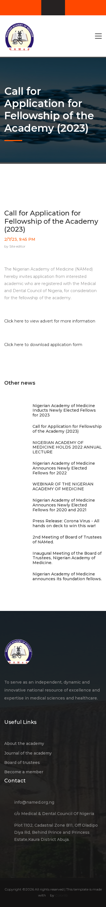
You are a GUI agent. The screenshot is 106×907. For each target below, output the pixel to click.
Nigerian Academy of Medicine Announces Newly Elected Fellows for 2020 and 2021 (64, 505)
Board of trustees (22, 762)
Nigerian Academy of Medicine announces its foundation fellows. (67, 576)
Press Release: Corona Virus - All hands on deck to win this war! (66, 523)
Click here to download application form (43, 344)
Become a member (23, 771)
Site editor (17, 246)
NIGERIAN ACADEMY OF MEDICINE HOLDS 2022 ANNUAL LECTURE (67, 447)
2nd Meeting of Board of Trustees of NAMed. (67, 539)
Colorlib (61, 895)
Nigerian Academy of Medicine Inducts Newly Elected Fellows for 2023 (64, 410)
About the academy (24, 743)
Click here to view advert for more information (49, 321)
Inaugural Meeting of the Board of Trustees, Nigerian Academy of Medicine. (67, 558)
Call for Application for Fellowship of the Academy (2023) (51, 221)
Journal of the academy (28, 753)
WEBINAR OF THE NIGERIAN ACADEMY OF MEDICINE (63, 486)
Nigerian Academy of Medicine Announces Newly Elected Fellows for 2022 (64, 468)
